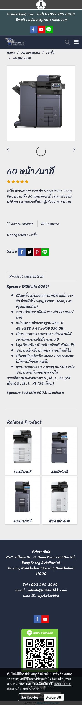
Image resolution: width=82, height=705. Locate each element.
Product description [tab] (26, 276)
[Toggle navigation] (76, 42)
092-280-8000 (44, 584)
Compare (51, 224)
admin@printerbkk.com (47, 590)
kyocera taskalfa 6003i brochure (35, 392)
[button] (65, 42)
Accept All (53, 697)
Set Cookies (29, 697)
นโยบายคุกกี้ (37, 688)
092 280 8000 (62, 14)
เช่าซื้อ (33, 235)
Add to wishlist (21, 224)
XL (61, 378)
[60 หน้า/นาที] (41, 103)
